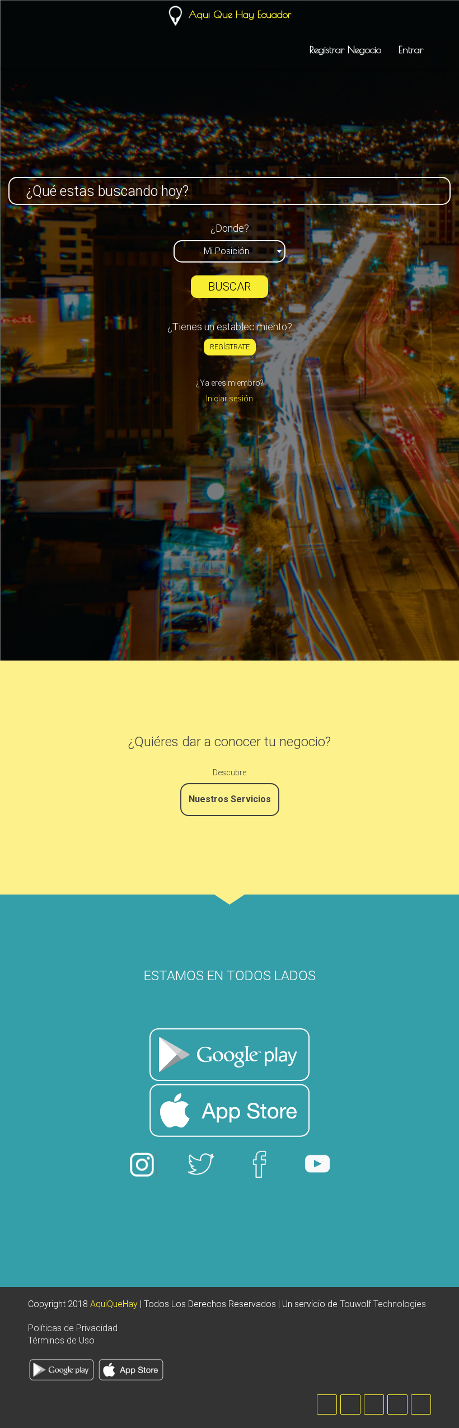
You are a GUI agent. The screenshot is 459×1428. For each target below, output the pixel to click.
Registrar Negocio (345, 49)
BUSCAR (229, 286)
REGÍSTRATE (230, 347)
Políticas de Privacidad (73, 1328)
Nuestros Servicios (230, 799)
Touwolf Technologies (383, 1304)
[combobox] (229, 251)
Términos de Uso (61, 1340)
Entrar (411, 49)
